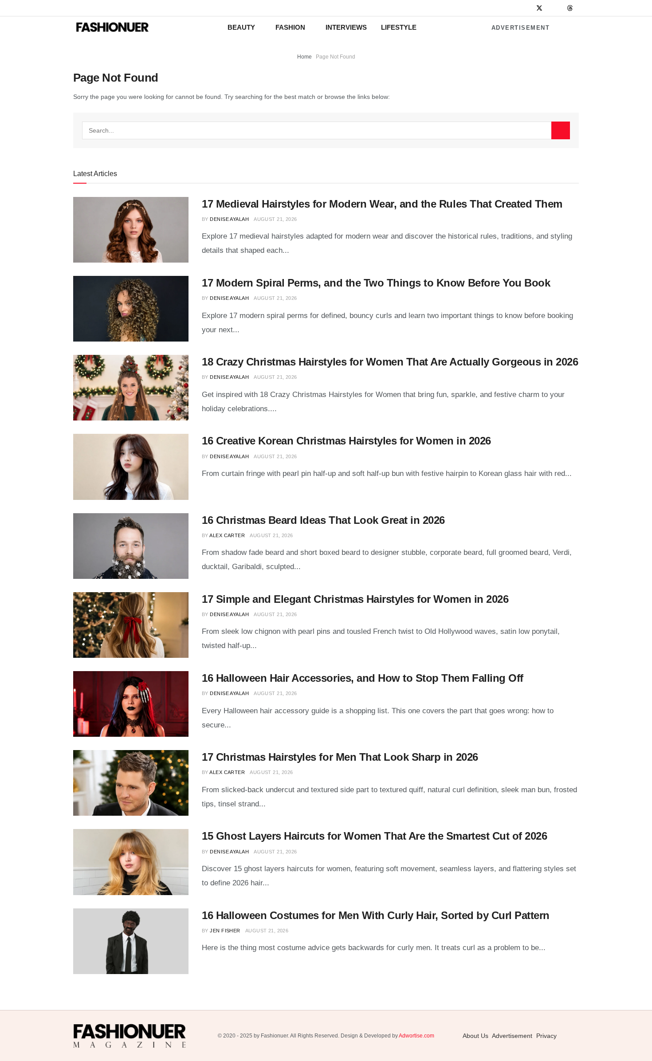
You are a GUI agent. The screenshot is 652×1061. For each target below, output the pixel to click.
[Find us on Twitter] (539, 8)
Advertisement (520, 27)
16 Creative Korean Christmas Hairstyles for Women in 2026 (346, 441)
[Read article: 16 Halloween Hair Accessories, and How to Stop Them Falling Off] (131, 704)
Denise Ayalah (229, 219)
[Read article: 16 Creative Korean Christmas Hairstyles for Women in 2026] (131, 466)
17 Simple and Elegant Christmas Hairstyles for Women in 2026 (355, 599)
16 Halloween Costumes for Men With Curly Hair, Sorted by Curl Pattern (376, 915)
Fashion (290, 27)
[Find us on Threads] (570, 8)
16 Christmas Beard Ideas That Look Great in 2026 (323, 520)
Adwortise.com (416, 1036)
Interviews (346, 27)
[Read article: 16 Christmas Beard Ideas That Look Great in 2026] (131, 546)
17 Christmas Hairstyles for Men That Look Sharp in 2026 (340, 757)
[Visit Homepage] (112, 27)
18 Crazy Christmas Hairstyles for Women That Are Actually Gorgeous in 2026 (390, 362)
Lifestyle (398, 27)
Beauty (241, 27)
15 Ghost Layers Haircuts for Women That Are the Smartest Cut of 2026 (374, 836)
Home (304, 57)
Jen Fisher (225, 930)
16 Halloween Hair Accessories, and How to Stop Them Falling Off (362, 678)
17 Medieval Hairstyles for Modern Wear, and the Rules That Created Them (382, 204)
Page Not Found (335, 57)
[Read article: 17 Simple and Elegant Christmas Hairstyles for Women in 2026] (131, 625)
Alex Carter (227, 535)
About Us (475, 1035)
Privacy (546, 1035)
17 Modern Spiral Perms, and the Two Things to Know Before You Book (376, 283)
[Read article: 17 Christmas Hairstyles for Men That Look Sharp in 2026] (131, 783)
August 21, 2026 (275, 219)
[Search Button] (560, 130)
